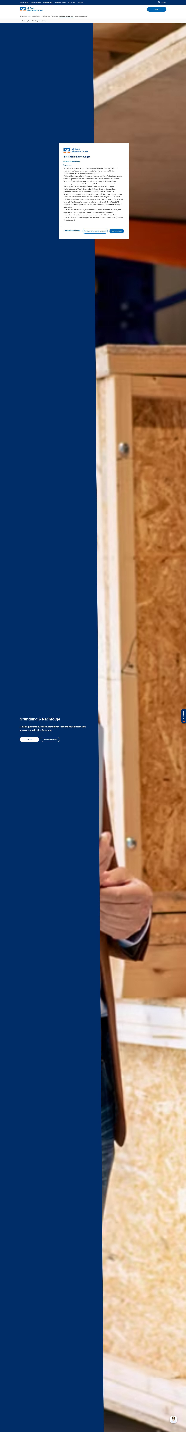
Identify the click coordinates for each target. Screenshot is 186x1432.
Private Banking (36, 2)
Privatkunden (24, 2)
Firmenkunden (47, 2)
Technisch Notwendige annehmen (95, 231)
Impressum (67, 165)
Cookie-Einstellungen (72, 231)
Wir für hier (71, 2)
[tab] (25, 16)
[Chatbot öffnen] (173, 1419)
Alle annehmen (117, 231)
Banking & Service (60, 2)
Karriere (80, 2)
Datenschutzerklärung (71, 162)
